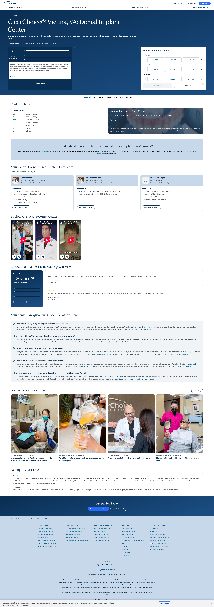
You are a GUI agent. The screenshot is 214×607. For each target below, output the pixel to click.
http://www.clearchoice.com (119, 592)
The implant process (184, 367)
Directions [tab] (129, 97)
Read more (152, 276)
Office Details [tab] (86, 97)
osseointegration (191, 364)
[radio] (155, 59)
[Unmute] (19, 256)
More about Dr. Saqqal (151, 207)
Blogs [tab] (121, 97)
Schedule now (204, 3)
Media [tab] (101, 97)
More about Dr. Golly (85, 207)
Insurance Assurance (105, 354)
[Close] (211, 603)
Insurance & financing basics (137, 342)
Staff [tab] (94, 97)
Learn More (115, 121)
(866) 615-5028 (119, 509)
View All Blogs (197, 391)
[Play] (14, 256)
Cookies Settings (164, 603)
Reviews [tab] (108, 97)
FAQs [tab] (115, 97)
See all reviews (40, 83)
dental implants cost (43, 151)
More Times (189, 86)
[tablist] (107, 97)
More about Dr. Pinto (20, 207)
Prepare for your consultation (142, 330)
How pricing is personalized (181, 354)
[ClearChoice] (10, 3)
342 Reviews (13, 58)
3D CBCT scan (113, 376)
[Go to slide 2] (12, 76)
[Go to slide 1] (10, 76)
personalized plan (83, 364)
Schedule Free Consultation (98, 509)
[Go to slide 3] (14, 76)
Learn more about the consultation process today (136, 379)
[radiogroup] (173, 59)
